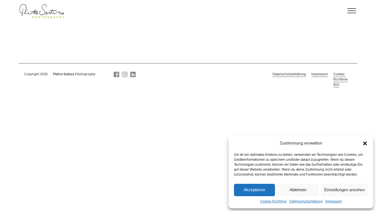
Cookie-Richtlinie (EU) (340, 79)
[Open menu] (351, 11)
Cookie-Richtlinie (273, 201)
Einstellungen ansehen (344, 189)
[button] (365, 143)
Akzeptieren (254, 189)
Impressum (333, 201)
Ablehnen (298, 189)
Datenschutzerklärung (306, 201)
